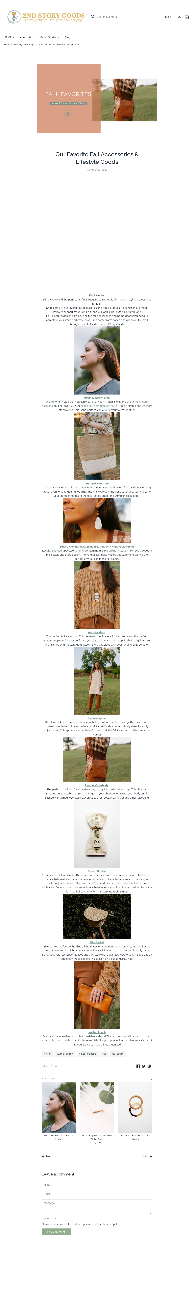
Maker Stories (48, 37)
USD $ (165, 16)
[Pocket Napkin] (97, 867)
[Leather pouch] (97, 1028)
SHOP (8, 37)
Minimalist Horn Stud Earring (59, 1135)
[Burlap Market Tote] (97, 479)
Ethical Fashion (65, 1053)
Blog (67, 37)
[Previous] (146, 1079)
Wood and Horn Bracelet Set (135, 1135)
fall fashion (117, 1053)
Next (146, 1156)
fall (104, 1053)
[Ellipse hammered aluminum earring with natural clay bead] (97, 542)
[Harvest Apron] (97, 714)
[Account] (179, 15)
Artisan (47, 1053)
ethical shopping (87, 1053)
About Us (26, 37)
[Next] (150, 1079)
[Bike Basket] (97, 938)
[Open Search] (93, 16)
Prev (48, 1156)
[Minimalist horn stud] (97, 393)
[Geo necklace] (97, 628)
